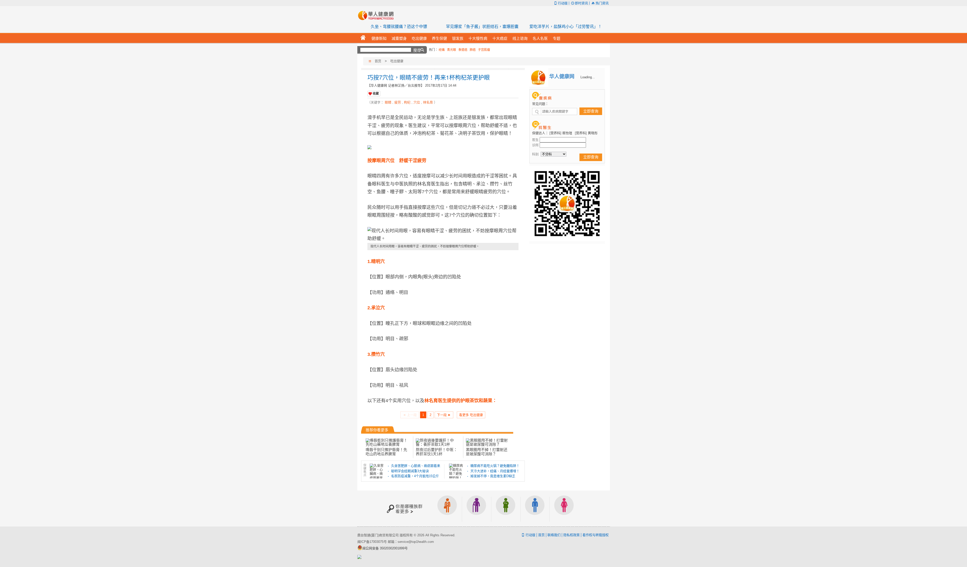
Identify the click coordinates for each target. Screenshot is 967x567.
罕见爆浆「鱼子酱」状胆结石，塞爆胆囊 (482, 26)
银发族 (476, 508)
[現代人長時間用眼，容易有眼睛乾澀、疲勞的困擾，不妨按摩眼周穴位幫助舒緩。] (443, 235)
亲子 (505, 508)
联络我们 (554, 535)
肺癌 (473, 50)
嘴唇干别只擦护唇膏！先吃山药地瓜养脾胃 (386, 451)
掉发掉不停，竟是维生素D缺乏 (492, 476)
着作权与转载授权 (595, 535)
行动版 (563, 3)
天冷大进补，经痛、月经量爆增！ (495, 471)
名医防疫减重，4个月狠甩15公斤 (415, 476)
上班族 (447, 508)
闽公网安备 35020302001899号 (385, 548)
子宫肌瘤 (484, 50)
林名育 (428, 102)
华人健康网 (377, 15)
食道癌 (462, 50)
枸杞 (407, 102)
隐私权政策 (571, 535)
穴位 (416, 102)
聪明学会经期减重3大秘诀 (410, 471)
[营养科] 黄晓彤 (586, 133)
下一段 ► (444, 415)
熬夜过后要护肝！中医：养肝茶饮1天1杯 (436, 451)
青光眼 (451, 50)
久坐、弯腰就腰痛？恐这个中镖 (399, 26)
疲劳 (397, 102)
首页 (378, 61)
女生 (564, 508)
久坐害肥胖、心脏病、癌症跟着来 (415, 466)
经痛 (442, 50)
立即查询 (590, 111)
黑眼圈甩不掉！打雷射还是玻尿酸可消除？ (486, 451)
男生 (535, 508)
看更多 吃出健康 (471, 415)
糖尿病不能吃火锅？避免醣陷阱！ (495, 466)
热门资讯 (602, 3)
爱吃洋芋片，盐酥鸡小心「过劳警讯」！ (565, 26)
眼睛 (388, 102)
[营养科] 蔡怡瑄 (560, 133)
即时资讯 (581, 3)
